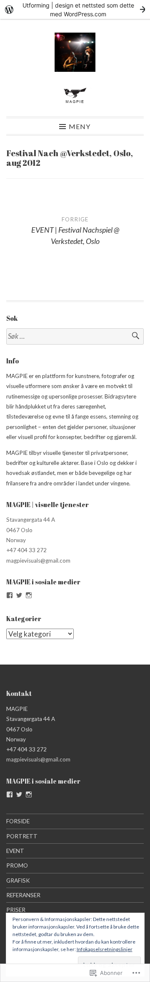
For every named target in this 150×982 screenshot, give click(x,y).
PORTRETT (22, 836)
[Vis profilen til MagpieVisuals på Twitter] (19, 595)
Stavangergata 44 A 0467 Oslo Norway (30, 529)
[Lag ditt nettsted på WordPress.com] (75, 9)
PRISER (15, 909)
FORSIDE (18, 821)
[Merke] (75, 336)
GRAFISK (18, 880)
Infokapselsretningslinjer (104, 949)
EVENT (15, 851)
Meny (79, 126)
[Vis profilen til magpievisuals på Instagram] (28, 595)
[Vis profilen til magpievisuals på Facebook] (9, 595)
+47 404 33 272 (26, 550)
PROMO (17, 865)
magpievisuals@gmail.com (38, 560)
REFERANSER (23, 895)
